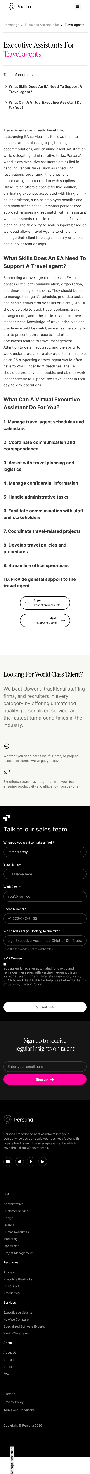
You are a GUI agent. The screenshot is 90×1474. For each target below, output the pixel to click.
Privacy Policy (13, 1402)
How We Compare (16, 1319)
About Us (9, 1352)
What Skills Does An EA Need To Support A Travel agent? (45, 89)
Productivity (11, 1293)
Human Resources (16, 1232)
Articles (8, 1272)
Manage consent (12, 1462)
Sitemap (9, 1394)
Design (8, 1218)
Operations (11, 1246)
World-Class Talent (16, 1333)
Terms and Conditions (19, 1410)
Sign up (42, 1079)
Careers (8, 1359)
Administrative (13, 1204)
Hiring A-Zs (11, 1286)
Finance (8, 1225)
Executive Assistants (17, 1312)
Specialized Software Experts (24, 1326)
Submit (41, 1007)
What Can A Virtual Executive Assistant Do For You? (45, 105)
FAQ (6, 1373)
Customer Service (15, 1211)
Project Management (18, 1253)
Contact (9, 1366)
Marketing (10, 1239)
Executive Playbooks (18, 1279)
